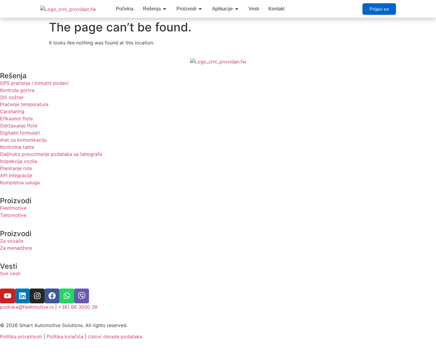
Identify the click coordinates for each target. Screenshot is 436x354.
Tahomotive (13, 215)
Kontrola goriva (17, 90)
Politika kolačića (65, 336)
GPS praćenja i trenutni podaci (34, 83)
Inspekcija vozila (18, 161)
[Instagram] (37, 296)
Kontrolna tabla (17, 147)
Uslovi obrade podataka (115, 336)
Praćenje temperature (24, 104)
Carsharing (12, 111)
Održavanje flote (18, 126)
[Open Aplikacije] (236, 8)
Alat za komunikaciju (23, 140)
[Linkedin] (22, 296)
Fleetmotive (13, 208)
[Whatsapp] (66, 296)
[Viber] (81, 296)
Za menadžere (16, 248)
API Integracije (16, 175)
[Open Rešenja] (164, 8)
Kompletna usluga (20, 182)
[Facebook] (51, 296)
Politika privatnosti (21, 336)
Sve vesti (10, 273)
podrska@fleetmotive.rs (27, 307)
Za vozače (11, 241)
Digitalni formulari (20, 133)
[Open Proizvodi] (200, 8)
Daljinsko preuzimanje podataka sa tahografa (51, 154)
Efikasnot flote (16, 118)
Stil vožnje (11, 97)
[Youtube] (7, 296)
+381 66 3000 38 (78, 307)
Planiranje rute (16, 168)
